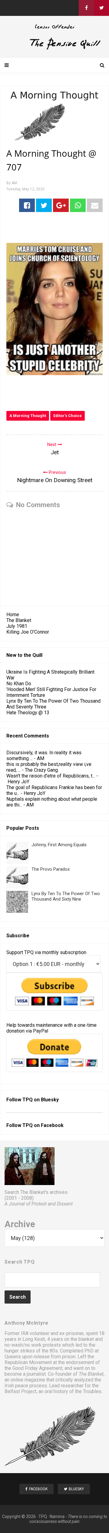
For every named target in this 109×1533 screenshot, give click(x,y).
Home (12, 614)
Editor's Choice (67, 415)
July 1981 (16, 626)
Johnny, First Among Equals (59, 844)
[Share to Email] (95, 205)
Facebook (52, 1125)
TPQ (42, 1516)
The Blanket (18, 620)
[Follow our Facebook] (86, 8)
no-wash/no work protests (33, 1345)
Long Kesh (33, 1339)
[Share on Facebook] (27, 205)
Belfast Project (20, 1391)
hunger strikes (20, 1351)
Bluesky (50, 1100)
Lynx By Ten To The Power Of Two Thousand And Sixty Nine (65, 896)
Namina (57, 1516)
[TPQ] (54, 48)
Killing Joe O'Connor (27, 632)
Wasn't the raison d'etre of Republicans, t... (50, 776)
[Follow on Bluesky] (101, 8)
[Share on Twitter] (44, 205)
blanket (86, 1339)
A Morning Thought (27, 415)
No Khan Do (18, 683)
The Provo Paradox (50, 869)
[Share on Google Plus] (61, 205)
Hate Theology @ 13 (27, 712)
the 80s (50, 1351)
